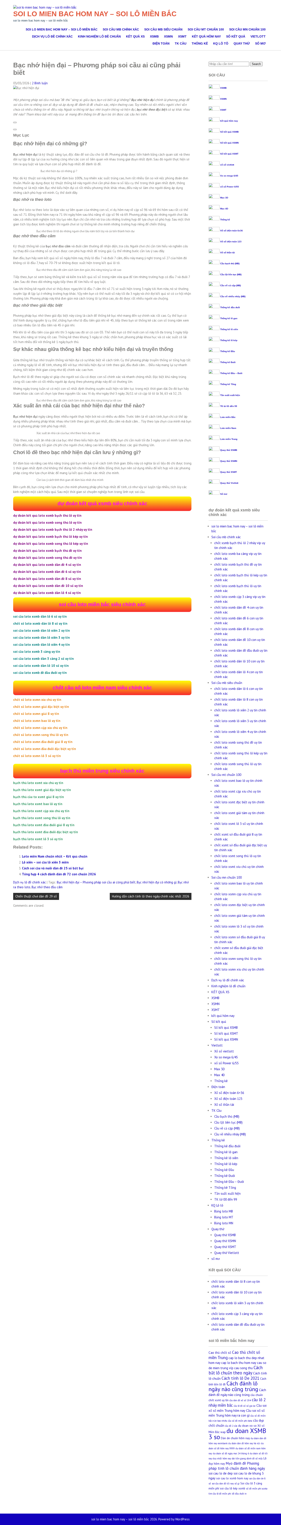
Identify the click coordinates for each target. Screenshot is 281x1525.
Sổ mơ (223, 494)
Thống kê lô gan (228, 318)
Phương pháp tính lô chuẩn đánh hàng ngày (237, 1466)
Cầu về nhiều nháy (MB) (232, 296)
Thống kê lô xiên (229, 329)
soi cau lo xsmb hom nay (232, 1478)
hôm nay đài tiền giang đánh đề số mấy (243, 1458)
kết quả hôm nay (206, 36)
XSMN (168, 36)
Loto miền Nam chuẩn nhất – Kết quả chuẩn (54, 856)
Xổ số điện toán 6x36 (231, 230)
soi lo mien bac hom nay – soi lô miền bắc (95, 14)
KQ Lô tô (220, 43)
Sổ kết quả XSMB (229, 132)
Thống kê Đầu (227, 351)
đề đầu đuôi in (239, 1493)
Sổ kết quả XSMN (229, 143)
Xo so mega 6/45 (229, 175)
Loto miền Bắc (228, 417)
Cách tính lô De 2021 (240, 1378)
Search (256, 64)
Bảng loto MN (223, 1223)
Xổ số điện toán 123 (230, 241)
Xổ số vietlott (224, 1051)
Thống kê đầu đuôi (230, 307)
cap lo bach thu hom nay (238, 1363)
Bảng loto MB (223, 1211)
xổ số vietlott (227, 165)
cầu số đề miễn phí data (240, 1420)
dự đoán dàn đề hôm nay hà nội (244, 1443)
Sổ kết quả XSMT (229, 154)
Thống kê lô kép (228, 340)
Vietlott (258, 36)
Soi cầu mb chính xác (121, 29)
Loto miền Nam (228, 428)
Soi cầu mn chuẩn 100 (247, 29)
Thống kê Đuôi (228, 362)
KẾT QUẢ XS (135, 36)
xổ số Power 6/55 (229, 186)
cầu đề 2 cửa (231, 1425)
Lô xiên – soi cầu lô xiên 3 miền (45, 862)
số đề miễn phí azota (256, 1488)
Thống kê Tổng (228, 384)
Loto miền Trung (228, 439)
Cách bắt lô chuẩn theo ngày (236, 1370)
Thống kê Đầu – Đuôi (231, 373)
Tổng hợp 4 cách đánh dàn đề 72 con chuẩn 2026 (59, 874)
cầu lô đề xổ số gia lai (245, 1405)
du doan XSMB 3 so (237, 1433)
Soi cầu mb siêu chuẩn (163, 29)
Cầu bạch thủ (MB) (230, 263)
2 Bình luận (40, 83)
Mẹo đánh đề (236, 1463)
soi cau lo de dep (221, 1473)
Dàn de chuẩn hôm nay (235, 1438)
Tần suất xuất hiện (230, 395)
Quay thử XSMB (228, 450)
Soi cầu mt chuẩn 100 (206, 29)
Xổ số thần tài (227, 252)
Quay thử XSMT (228, 472)
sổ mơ (260, 43)
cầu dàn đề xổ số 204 (240, 1400)
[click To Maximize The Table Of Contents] (15, 122)
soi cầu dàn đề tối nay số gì (226, 1483)
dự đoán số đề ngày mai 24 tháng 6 (231, 1453)
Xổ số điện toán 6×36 (229, 1093)
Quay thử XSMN (228, 461)
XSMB (154, 36)
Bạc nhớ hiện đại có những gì (157, 882)
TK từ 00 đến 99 (228, 406)
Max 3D (224, 197)
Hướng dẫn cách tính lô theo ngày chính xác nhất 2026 (150, 896)
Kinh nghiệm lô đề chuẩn (99, 36)
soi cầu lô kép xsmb (232, 1488)
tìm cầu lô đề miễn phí (220, 1493)
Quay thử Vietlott (229, 483)
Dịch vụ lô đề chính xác (52, 36)
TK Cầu (180, 43)
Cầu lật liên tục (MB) (230, 274)
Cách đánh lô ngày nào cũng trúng (233, 1386)
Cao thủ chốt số (220, 1353)
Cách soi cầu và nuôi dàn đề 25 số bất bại (52, 868)
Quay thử (242, 43)
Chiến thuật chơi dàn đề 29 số (36, 896)
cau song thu (243, 1368)
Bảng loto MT (223, 1217)
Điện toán (161, 43)
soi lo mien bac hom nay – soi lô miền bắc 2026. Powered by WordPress (140, 1519)
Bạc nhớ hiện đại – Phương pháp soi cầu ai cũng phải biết (96, 882)
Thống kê (200, 43)
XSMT (182, 36)
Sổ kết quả (235, 36)
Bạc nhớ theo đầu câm (47, 887)
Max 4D (224, 208)
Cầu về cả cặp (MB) (230, 285)
